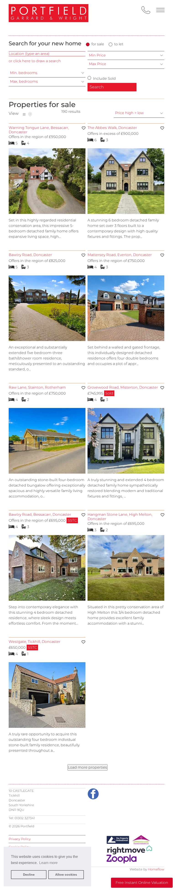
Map (30, 114)
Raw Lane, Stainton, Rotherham (37, 387)
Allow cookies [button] (66, 874)
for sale (97, 44)
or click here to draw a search (35, 61)
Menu (160, 10)
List (24, 114)
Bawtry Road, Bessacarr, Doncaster (40, 514)
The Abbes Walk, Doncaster (112, 128)
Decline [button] (29, 874)
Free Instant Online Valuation (142, 882)
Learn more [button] (48, 863)
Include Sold (104, 78)
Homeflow (156, 869)
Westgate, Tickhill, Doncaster (34, 641)
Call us (145, 10)
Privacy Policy (20, 839)
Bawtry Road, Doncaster (30, 255)
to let (118, 44)
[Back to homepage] (48, 17)
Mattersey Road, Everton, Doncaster (120, 255)
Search (97, 87)
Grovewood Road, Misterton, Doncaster (123, 387)
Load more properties (87, 767)
